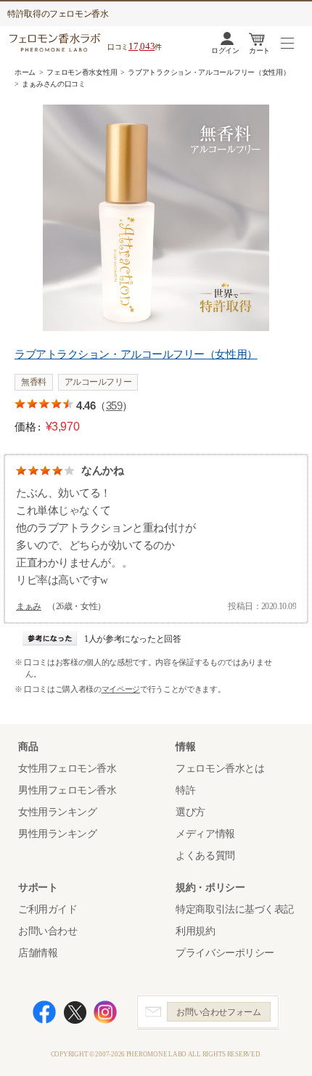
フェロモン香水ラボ (56, 42)
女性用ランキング (57, 812)
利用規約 (195, 931)
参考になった (49, 638)
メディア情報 (205, 833)
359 (114, 405)
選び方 (190, 812)
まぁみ (28, 606)
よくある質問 (205, 855)
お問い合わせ (47, 931)
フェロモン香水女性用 (81, 72)
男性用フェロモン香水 (67, 790)
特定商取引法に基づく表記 (235, 909)
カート (259, 50)
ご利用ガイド (47, 909)
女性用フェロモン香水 (67, 768)
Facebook (44, 1012)
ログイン (225, 50)
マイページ (121, 689)
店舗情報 (37, 952)
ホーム (25, 72)
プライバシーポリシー (225, 952)
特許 (185, 790)
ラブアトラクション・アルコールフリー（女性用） (209, 72)
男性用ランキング (57, 833)
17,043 (141, 46)
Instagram (105, 1012)
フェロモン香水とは (220, 768)
